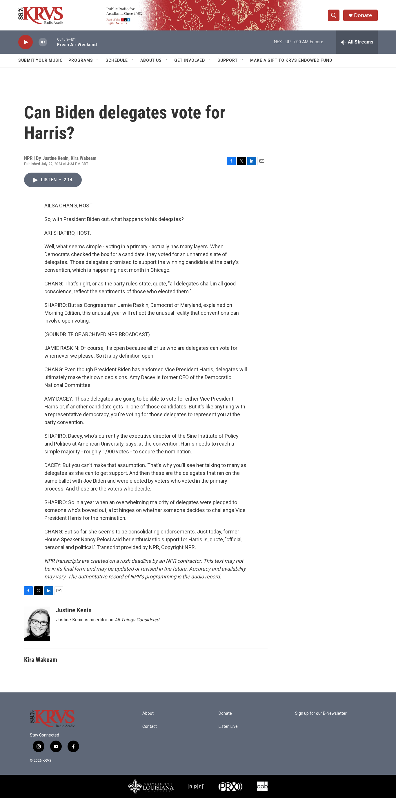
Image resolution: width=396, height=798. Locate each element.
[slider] (52, 42)
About (148, 713)
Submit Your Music (40, 60)
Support (227, 60)
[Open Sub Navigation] (97, 60)
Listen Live (228, 726)
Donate (363, 15)
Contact (149, 726)
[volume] (43, 42)
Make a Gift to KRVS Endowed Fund (291, 60)
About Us (151, 60)
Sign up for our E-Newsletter (321, 713)
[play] (25, 42)
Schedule (117, 60)
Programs (80, 60)
